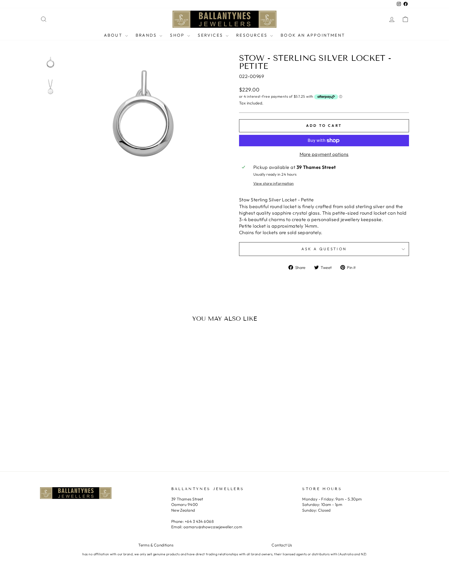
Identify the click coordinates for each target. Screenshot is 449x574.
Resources (252, 35)
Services (211, 35)
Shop (178, 35)
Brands (147, 35)
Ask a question (324, 249)
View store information (273, 183)
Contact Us (282, 545)
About (114, 35)
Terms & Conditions (155, 545)
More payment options (324, 154)
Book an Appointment (313, 35)
